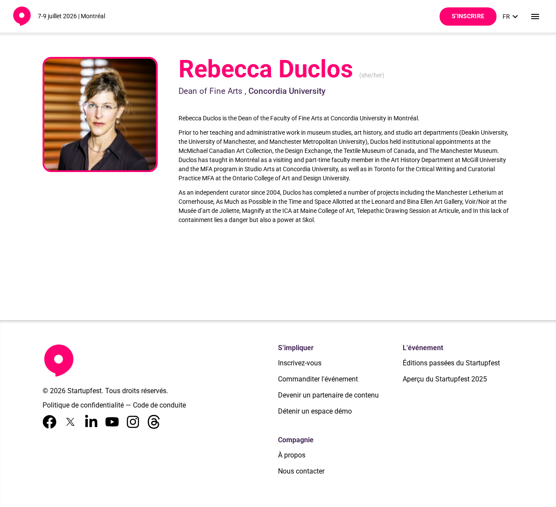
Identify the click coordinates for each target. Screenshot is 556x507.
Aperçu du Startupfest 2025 (445, 379)
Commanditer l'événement (318, 379)
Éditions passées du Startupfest (451, 363)
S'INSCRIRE (468, 16)
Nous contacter (301, 471)
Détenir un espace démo (315, 411)
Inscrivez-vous (299, 363)
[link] (511, 16)
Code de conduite (159, 405)
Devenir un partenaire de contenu (328, 395)
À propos (291, 455)
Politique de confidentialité (83, 405)
